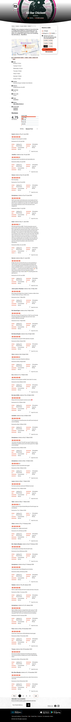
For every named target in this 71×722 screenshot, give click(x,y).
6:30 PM (45, 40)
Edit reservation (49, 51)
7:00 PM (45, 43)
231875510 (15, 99)
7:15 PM (50, 43)
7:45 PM (50, 46)
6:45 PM (50, 40)
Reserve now (49, 49)
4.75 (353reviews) (40, 17)
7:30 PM (45, 46)
